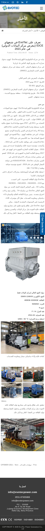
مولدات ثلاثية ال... (28, 465)
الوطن (42, 31)
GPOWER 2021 (9, 465)
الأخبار (36, 31)
